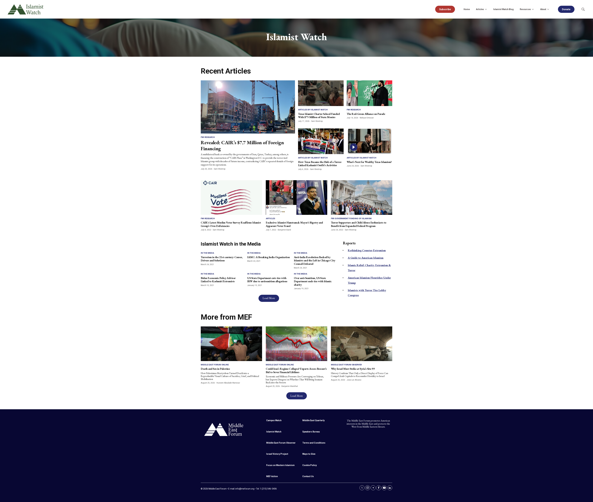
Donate (566, 9)
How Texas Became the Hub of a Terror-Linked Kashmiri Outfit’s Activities (320, 163)
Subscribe (445, 9)
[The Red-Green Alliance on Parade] (369, 93)
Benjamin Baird (284, 230)
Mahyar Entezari (367, 118)
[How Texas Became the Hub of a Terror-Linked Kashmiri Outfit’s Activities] (321, 141)
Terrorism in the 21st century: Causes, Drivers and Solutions (222, 258)
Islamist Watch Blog (503, 9)
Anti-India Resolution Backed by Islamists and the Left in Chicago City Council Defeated (314, 260)
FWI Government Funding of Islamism (351, 218)
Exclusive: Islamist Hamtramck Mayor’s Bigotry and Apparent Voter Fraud (294, 224)
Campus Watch (274, 420)
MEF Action (272, 476)
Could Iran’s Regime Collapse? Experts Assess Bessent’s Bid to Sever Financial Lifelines (296, 370)
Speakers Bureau (311, 431)
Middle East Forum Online (215, 365)
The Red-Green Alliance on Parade (366, 114)
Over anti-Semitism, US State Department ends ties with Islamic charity (313, 281)
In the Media (207, 253)
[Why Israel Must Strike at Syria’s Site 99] (361, 343)
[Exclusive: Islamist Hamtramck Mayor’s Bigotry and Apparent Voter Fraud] (296, 197)
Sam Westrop (219, 169)
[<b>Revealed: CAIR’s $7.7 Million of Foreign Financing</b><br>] (248, 106)
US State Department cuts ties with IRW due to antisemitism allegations (267, 279)
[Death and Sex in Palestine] (231, 343)
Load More (269, 298)
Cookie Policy (309, 465)
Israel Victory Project (277, 454)
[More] (486, 9)
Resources (525, 9)
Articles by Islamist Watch (313, 109)
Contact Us (308, 476)
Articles (270, 218)
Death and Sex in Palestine (215, 368)
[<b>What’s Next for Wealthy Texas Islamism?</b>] (369, 141)
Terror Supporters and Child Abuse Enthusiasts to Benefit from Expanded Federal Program (358, 224)
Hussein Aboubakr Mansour (228, 383)
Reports (349, 243)
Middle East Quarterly (313, 420)
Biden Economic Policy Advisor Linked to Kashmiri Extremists (218, 279)
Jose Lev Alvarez (354, 380)
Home (467, 9)
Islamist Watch (273, 431)
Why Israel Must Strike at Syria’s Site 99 (353, 368)
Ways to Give (308, 454)
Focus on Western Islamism (280, 465)
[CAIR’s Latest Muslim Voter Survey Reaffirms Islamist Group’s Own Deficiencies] (231, 197)
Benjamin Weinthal (290, 386)
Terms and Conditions (313, 443)
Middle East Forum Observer (346, 365)
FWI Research (208, 137)
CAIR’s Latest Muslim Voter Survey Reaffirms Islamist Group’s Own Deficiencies (231, 224)
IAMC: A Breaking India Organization (268, 257)
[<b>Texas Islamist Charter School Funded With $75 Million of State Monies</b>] (321, 93)
